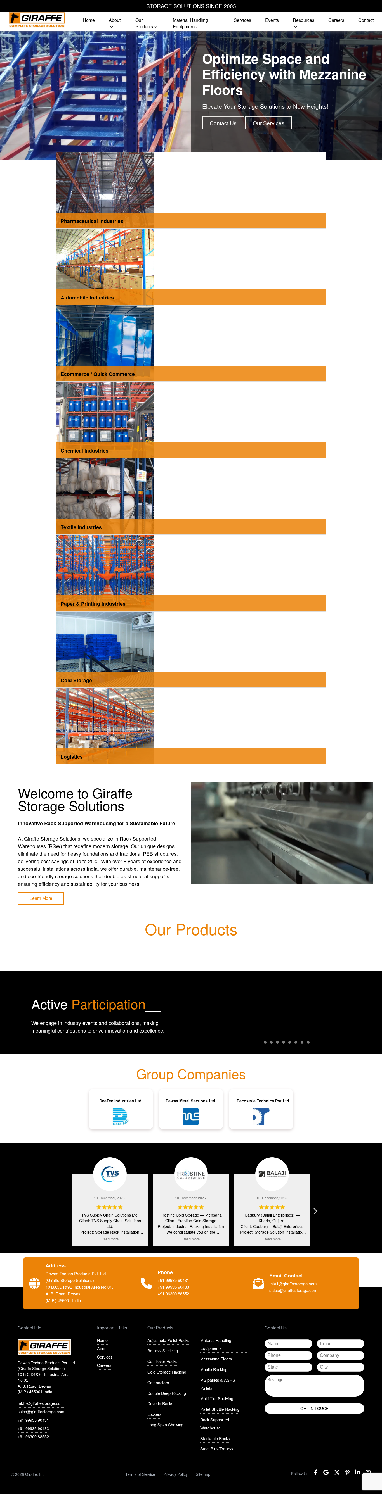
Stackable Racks (215, 1438)
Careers (104, 1365)
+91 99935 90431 (33, 1420)
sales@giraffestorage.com (41, 1411)
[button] (315, 1212)
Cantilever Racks (162, 1361)
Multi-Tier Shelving (216, 1398)
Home (102, 1340)
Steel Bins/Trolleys (216, 1449)
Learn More (41, 898)
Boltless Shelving (162, 1350)
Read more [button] (110, 1239)
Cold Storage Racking (166, 1372)
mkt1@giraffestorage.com (41, 1403)
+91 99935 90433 (33, 1428)
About (102, 1348)
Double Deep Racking (166, 1393)
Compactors (158, 1382)
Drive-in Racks (160, 1403)
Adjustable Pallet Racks (168, 1340)
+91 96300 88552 (33, 1436)
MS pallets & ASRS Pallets (217, 1384)
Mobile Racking (213, 1369)
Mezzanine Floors (216, 1359)
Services (104, 1357)
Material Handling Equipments (215, 1344)
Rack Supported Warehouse (214, 1424)
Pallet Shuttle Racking (219, 1409)
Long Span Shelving (165, 1425)
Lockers (154, 1414)
